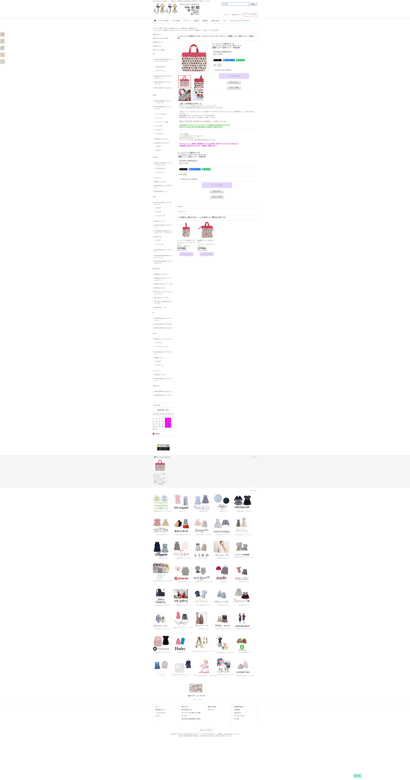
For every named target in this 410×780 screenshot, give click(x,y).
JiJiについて (211, 709)
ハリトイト (157, 178)
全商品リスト (157, 34)
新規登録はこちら (236, 14)
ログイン (226, 14)
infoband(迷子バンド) (160, 191)
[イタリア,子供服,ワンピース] (184, 665)
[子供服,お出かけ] (2, 41)
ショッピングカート (160, 712)
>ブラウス (159, 342)
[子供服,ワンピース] (2, 48)
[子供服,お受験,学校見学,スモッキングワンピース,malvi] (203, 502)
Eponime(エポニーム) (161, 139)
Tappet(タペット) (159, 374)
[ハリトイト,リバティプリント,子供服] (162, 666)
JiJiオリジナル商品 (159, 50)
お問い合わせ (234, 82)
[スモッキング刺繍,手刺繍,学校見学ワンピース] (163, 502)
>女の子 (158, 150)
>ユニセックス (160, 215)
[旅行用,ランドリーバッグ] (244, 666)
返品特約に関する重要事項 (223, 70)
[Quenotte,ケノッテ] (204, 619)
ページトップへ (253, 490)
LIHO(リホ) (157, 237)
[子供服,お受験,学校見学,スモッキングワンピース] (183, 502)
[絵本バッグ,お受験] (198, 690)
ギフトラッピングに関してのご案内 (191, 712)
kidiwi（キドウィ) (159, 221)
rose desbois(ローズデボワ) (162, 324)
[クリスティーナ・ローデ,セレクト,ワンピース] (244, 548)
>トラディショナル (162, 346)
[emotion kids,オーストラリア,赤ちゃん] (206, 666)
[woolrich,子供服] (244, 619)
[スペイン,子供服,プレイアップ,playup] (183, 572)
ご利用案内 (237, 709)
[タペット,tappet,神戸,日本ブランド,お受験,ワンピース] (163, 549)
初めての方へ (185, 706)
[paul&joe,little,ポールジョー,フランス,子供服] (163, 619)
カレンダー (184, 715)
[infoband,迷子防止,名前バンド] (244, 643)
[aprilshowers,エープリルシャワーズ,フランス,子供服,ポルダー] (204, 572)
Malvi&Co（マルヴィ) (161, 274)
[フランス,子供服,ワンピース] (224, 596)
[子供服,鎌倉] (2, 54)
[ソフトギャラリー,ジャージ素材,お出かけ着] (183, 596)
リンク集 (236, 718)
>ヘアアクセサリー (162, 114)
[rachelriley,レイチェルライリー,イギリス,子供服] (244, 525)
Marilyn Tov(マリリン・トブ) (163, 284)
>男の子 (158, 146)
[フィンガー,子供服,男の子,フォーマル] (183, 618)
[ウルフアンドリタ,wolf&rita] (183, 525)
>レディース (160, 70)
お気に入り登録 (234, 87)
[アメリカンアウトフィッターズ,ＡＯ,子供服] (203, 642)
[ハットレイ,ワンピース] (182, 643)
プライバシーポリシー (240, 715)
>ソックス (159, 118)
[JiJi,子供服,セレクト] (224, 643)
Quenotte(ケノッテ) (160, 307)
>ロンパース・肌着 (162, 122)
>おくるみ (159, 126)
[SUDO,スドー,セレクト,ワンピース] (224, 572)
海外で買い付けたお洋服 (160, 38)
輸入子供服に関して (187, 709)
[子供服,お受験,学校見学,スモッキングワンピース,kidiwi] (224, 502)
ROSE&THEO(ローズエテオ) (163, 328)
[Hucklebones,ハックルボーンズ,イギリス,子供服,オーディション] (224, 525)
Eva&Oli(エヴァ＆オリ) (161, 143)
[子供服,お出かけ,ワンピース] (177, 8)
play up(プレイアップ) (161, 297)
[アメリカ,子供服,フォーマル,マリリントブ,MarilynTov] (224, 549)
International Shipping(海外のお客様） (191, 718)
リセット (254, 456)
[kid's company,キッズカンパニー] (163, 596)
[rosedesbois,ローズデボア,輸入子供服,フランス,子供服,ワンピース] (203, 596)
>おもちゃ (159, 129)
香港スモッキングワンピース (163, 339)
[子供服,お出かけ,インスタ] (2, 34)
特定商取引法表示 (238, 706)
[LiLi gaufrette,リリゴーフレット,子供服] (183, 549)
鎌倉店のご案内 (212, 706)
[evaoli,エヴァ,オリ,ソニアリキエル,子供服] (244, 572)
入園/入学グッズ (158, 42)
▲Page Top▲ (357, 775)
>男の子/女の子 (160, 67)
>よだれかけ (160, 133)
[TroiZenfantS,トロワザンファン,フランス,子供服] (162, 643)
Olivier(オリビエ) (159, 288)
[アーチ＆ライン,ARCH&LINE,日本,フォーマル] (244, 502)
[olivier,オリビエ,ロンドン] (163, 525)
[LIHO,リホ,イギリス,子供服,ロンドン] (203, 549)
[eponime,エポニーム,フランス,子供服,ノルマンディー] (244, 596)
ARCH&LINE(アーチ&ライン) (163, 88)
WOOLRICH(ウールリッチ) (162, 395)
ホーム (157, 706)
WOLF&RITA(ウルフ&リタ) (162, 391)
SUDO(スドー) (158, 358)
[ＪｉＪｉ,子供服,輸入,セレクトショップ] (224, 619)
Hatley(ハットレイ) (160, 181)
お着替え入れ (157, 46)
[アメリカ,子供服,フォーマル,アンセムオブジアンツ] (163, 571)
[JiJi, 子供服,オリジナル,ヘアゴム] (225, 665)
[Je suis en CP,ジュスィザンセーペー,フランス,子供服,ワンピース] (203, 525)
